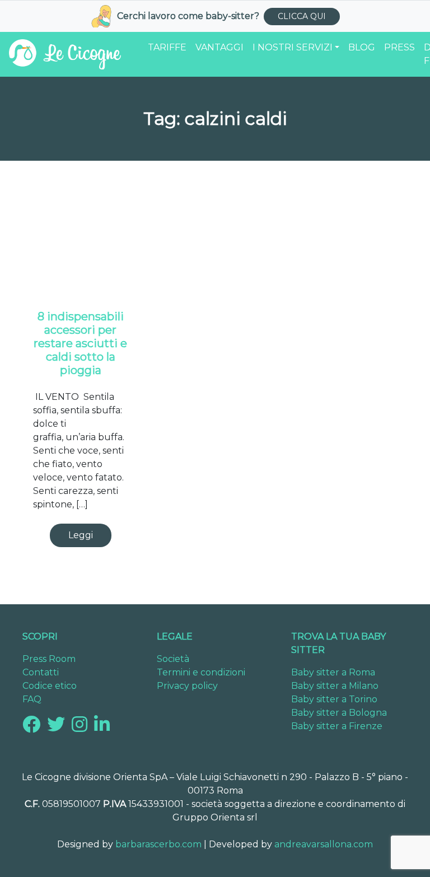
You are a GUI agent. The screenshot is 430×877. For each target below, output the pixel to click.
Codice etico (49, 685)
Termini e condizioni (201, 672)
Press (399, 47)
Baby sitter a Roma (333, 672)
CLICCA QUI (302, 16)
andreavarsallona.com (323, 844)
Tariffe (167, 47)
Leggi (80, 535)
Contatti (40, 672)
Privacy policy (187, 685)
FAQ (31, 699)
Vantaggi (219, 47)
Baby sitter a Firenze (336, 726)
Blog (361, 47)
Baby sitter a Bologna (339, 712)
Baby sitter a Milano (334, 685)
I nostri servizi (293, 47)
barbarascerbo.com (158, 844)
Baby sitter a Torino (334, 699)
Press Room (49, 659)
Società (173, 659)
